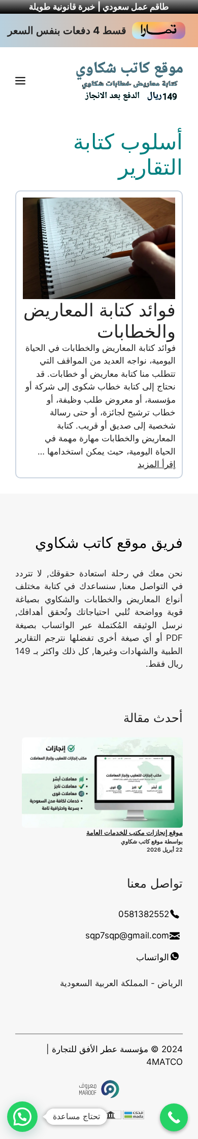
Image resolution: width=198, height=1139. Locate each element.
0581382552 (143, 914)
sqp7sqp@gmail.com (127, 935)
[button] (22, 1116)
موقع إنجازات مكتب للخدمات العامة (134, 832)
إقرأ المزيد (157, 464)
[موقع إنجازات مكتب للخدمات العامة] (102, 782)
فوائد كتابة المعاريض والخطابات (99, 320)
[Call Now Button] (174, 1117)
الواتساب (152, 957)
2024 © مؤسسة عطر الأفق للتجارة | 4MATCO (114, 1055)
